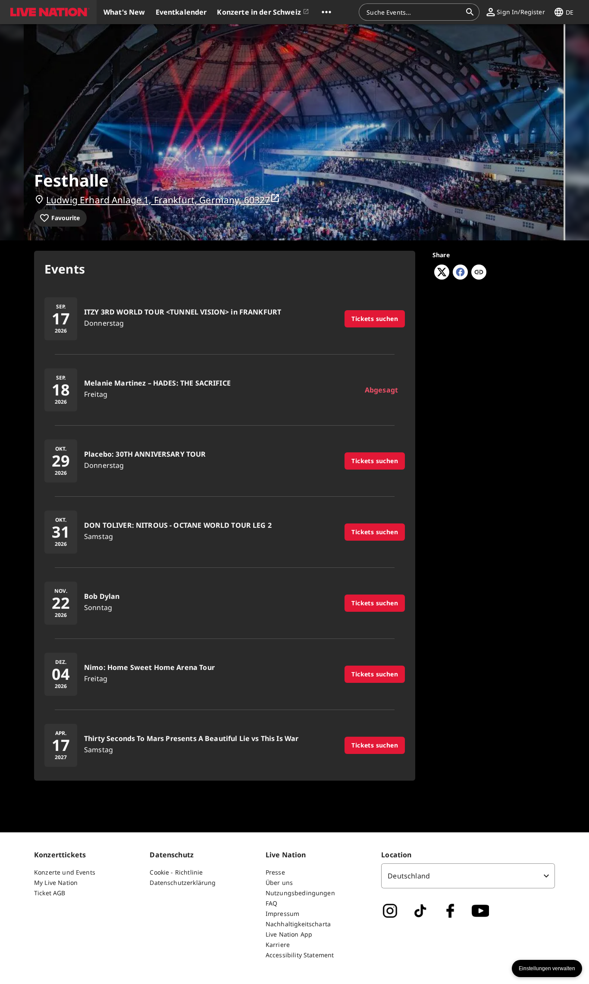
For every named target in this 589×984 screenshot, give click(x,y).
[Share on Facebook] (460, 277)
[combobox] (414, 12)
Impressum (282, 913)
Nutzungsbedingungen (300, 893)
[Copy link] (478, 273)
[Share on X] (441, 277)
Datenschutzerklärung (183, 882)
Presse (275, 872)
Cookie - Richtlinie (176, 872)
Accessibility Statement (300, 955)
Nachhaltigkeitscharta (298, 924)
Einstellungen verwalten (547, 968)
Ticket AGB (50, 893)
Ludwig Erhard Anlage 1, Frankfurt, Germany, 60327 (158, 200)
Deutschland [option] (409, 876)
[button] (48, 12)
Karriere (278, 944)
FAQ (271, 903)
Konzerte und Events (64, 872)
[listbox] (468, 876)
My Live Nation (56, 882)
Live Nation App (289, 934)
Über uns (279, 882)
